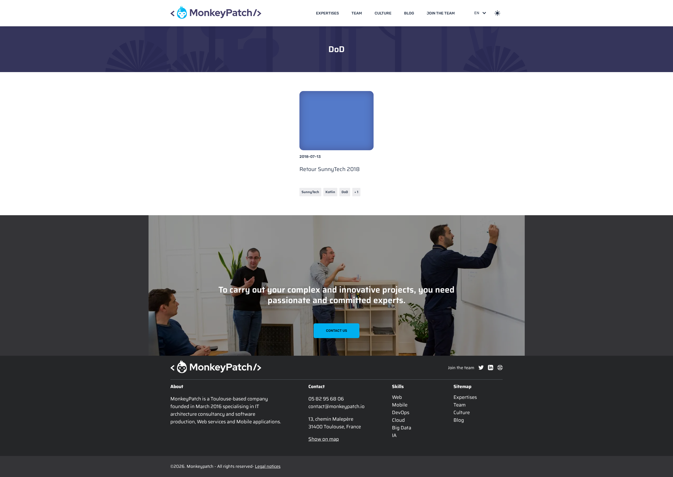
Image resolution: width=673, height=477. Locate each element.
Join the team (441, 13)
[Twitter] (481, 367)
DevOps (400, 412)
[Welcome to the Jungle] (500, 367)
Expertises (327, 13)
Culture (383, 13)
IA (394, 435)
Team (356, 13)
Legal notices (268, 466)
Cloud (398, 420)
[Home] (215, 13)
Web (397, 397)
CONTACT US (336, 331)
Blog (409, 13)
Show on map (323, 439)
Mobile (399, 405)
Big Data (401, 427)
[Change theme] (497, 13)
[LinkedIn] (490, 367)
